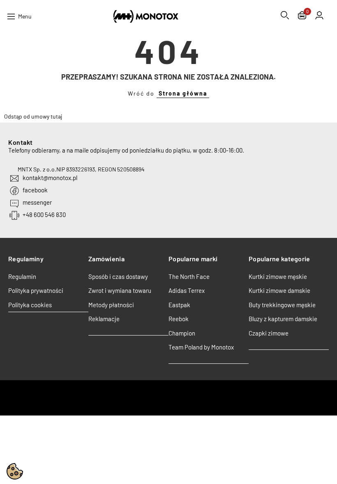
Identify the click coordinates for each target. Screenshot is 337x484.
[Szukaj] (285, 15)
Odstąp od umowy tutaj (33, 116)
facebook (35, 190)
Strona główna (183, 93)
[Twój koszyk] (302, 16)
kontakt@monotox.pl (50, 177)
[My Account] (319, 15)
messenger (37, 202)
